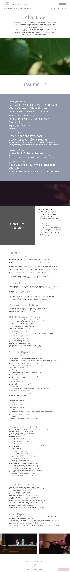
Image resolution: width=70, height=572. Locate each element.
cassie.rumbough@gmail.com (51, 8)
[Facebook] (66, 8)
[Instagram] (65, 8)
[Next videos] (68, 543)
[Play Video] (18, 543)
